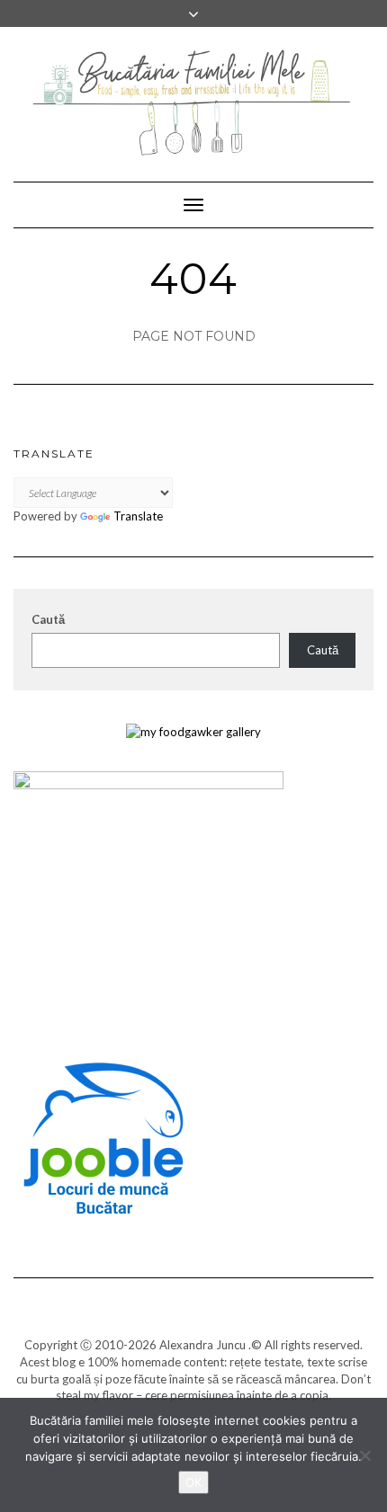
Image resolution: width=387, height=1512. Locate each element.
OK (193, 1482)
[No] (365, 1455)
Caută (48, 619)
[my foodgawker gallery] (193, 730)
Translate (138, 516)
